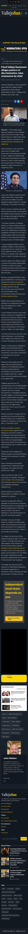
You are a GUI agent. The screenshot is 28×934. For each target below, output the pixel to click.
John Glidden (10, 79)
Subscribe (14, 7)
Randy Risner (5, 736)
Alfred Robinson (15, 733)
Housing (10, 898)
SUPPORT (4, 5)
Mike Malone (5, 912)
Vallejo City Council (7, 895)
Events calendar (5, 818)
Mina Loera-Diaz (17, 908)
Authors (15, 5)
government (10, 888)
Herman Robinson (12, 717)
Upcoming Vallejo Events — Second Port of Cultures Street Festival (18, 851)
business (4, 902)
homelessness (5, 918)
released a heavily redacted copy (12, 548)
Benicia (16, 898)
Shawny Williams (16, 721)
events (3, 898)
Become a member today (13, 618)
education (11, 902)
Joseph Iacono (6, 725)
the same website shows (9, 296)
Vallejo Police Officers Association (10, 915)
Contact (20, 5)
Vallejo (3, 717)
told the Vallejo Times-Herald (10, 480)
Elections (4, 905)
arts (21, 898)
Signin (24, 5)
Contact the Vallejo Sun (7, 812)
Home (3, 59)
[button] (14, 693)
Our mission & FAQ (5, 806)
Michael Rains (5, 733)
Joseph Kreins (5, 721)
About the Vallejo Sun (6, 803)
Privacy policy (4, 832)
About (10, 5)
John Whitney (15, 725)
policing (4, 714)
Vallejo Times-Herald (17, 729)
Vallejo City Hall (17, 895)
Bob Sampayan (6, 729)
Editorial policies (5, 809)
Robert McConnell (6, 908)
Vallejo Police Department (14, 714)
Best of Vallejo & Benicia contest (9, 821)
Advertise (3, 826)
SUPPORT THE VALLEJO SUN (14, 43)
